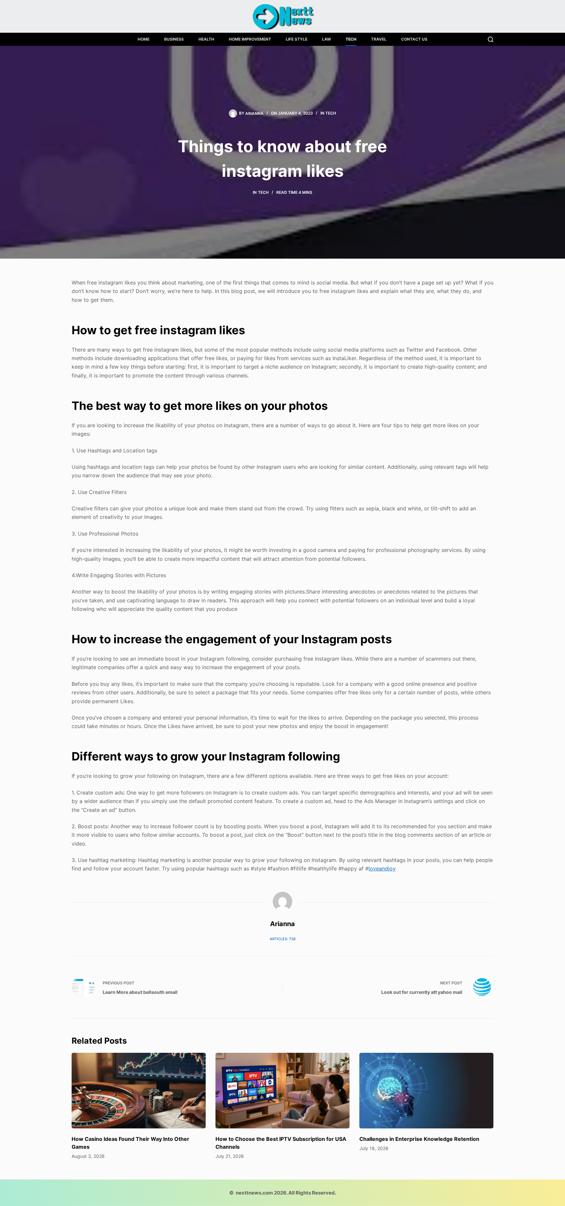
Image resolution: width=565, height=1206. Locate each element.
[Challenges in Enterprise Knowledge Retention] (426, 1090)
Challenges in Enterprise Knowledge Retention (419, 1139)
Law (326, 39)
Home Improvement (250, 39)
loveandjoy (382, 868)
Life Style (296, 39)
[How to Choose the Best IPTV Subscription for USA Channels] (282, 1090)
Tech (351, 39)
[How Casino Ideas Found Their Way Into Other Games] (139, 1090)
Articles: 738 (283, 939)
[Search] (490, 39)
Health (206, 39)
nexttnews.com (254, 1193)
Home (143, 39)
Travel (378, 39)
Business (174, 39)
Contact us (414, 39)
